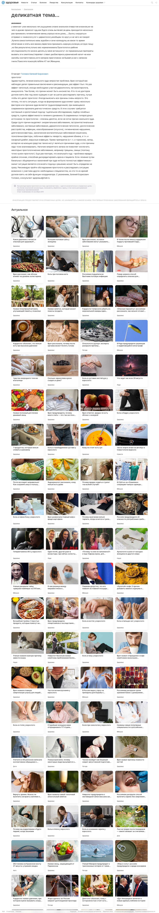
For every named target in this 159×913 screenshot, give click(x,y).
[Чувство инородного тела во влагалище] (27, 371)
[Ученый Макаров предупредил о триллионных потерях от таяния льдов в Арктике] (97, 856)
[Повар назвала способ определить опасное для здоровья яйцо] (131, 266)
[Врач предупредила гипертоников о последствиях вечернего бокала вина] (62, 613)
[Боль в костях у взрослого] (97, 613)
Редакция (73, 911)
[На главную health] (12, 2)
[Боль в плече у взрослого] (62, 821)
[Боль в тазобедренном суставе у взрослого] (62, 440)
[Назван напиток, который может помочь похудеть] (62, 301)
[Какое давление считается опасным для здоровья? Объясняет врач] (27, 232)
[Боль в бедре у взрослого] (131, 405)
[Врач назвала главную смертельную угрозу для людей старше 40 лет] (27, 683)
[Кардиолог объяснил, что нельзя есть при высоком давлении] (27, 336)
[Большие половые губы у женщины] (62, 232)
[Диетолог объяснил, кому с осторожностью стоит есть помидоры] (97, 891)
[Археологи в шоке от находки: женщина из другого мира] (131, 544)
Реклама (18, 911)
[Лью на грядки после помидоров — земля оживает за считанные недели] (131, 821)
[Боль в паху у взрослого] (97, 648)
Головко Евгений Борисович (34, 74)
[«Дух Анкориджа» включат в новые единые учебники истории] (131, 891)
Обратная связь (108, 911)
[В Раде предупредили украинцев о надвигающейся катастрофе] (131, 336)
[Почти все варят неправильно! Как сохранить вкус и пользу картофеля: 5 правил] (27, 475)
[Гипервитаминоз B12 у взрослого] (27, 544)
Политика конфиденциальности (145, 911)
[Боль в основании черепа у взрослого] (97, 821)
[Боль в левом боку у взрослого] (27, 509)
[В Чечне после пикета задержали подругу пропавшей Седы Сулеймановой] (131, 232)
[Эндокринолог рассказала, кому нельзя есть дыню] (62, 475)
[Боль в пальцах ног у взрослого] (131, 613)
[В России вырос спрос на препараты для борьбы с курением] (97, 683)
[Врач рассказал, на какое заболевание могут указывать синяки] (97, 232)
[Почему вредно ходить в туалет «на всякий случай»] (97, 475)
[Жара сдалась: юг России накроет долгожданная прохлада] (62, 891)
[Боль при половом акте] (62, 266)
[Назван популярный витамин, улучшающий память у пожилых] (27, 301)
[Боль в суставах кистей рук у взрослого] (97, 371)
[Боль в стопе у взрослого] (27, 717)
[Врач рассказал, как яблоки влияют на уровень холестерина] (27, 266)
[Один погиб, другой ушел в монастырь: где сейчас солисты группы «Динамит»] (62, 544)
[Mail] (3, 2)
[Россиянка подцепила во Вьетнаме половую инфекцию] (97, 266)
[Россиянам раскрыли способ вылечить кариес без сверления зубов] (131, 787)
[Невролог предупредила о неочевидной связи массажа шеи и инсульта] (97, 787)
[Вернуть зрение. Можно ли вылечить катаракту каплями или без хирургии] (27, 787)
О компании (10, 911)
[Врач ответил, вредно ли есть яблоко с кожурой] (97, 405)
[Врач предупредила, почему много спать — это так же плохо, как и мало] (62, 405)
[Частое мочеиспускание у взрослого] (62, 683)
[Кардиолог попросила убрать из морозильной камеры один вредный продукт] (97, 301)
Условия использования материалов (89, 911)
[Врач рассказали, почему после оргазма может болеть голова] (62, 336)
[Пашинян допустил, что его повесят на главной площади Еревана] (97, 579)
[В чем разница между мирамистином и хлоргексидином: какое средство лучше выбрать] (62, 579)
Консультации (16, 9)
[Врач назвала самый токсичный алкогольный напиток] (62, 787)
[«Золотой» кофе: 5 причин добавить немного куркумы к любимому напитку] (131, 579)
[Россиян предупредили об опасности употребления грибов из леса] (131, 509)
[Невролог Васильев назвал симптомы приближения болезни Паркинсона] (62, 648)
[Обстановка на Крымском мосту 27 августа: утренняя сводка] (27, 856)
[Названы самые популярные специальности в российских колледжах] (131, 717)
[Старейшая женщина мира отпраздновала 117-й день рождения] (62, 717)
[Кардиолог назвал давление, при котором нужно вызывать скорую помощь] (27, 891)
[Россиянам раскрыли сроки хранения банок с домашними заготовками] (131, 683)
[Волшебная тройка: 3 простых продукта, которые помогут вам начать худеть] (27, 613)
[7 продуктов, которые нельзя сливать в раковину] (27, 440)
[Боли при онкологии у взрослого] (97, 717)
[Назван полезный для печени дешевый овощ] (27, 405)
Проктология (28, 9)
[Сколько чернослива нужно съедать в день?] (62, 371)
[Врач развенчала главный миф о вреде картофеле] (62, 509)
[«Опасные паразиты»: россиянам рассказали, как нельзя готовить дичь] (131, 301)
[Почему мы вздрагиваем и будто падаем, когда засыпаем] (27, 821)
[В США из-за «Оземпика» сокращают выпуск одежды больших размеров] (131, 475)
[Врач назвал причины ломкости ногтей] (131, 752)
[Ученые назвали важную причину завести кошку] (27, 648)
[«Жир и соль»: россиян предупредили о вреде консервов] (131, 856)
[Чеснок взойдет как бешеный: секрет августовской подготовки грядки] (97, 752)
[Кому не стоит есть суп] (97, 440)
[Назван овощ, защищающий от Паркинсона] (62, 856)
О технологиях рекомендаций (124, 911)
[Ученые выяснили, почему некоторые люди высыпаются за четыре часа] (62, 752)
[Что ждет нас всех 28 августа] (131, 371)
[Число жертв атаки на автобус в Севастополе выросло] (131, 440)
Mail (3, 911)
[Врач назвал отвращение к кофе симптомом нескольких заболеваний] (131, 648)
